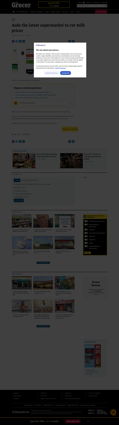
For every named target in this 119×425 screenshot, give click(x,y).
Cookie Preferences (51, 73)
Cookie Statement (60, 68)
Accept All (65, 73)
